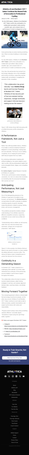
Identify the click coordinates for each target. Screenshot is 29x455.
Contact (14, 437)
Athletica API (14, 387)
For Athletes (14, 406)
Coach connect (14, 425)
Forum (14, 435)
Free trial (14, 404)
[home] (6, 2)
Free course (14, 421)
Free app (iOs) (14, 416)
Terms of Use (14, 442)
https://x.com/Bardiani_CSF (13, 331)
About (14, 385)
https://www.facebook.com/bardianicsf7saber (16, 336)
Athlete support (14, 432)
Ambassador (14, 397)
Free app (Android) (14, 418)
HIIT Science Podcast (14, 394)
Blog (14, 390)
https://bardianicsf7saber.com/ (17, 328)
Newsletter (14, 392)
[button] (27, 2)
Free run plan (14, 409)
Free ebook (14, 423)
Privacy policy (14, 440)
